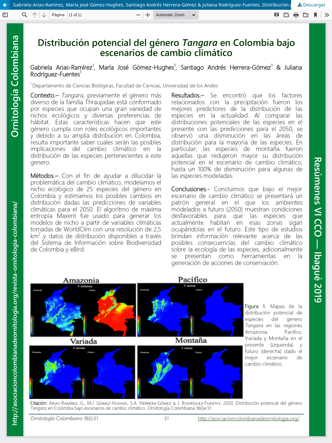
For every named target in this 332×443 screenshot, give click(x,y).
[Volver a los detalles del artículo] (5, 5)
